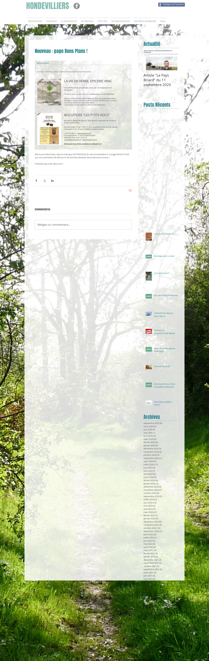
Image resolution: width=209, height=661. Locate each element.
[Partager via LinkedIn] (52, 180)
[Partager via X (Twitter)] (44, 180)
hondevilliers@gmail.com (161, 28)
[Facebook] (76, 6)
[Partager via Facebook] (36, 180)
